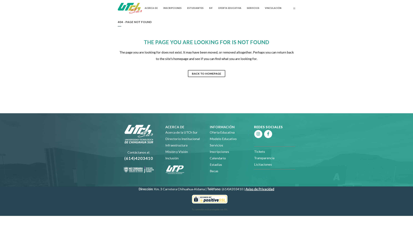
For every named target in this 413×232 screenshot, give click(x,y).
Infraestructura (176, 145)
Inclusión (172, 158)
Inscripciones (219, 152)
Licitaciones (263, 164)
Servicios (216, 145)
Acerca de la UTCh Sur (181, 132)
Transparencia (264, 158)
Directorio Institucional (182, 139)
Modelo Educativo (223, 139)
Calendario (218, 158)
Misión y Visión (176, 152)
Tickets (259, 151)
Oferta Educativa (222, 132)
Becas (214, 171)
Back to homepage (206, 73)
